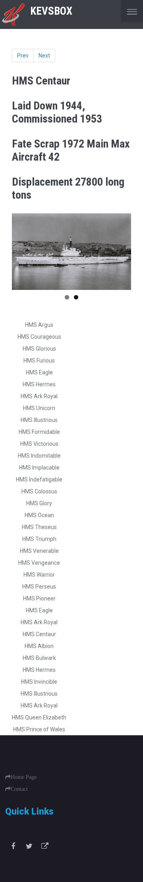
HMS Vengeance (39, 563)
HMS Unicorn (39, 408)
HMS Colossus (39, 491)
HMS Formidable (39, 432)
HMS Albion (39, 646)
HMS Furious (39, 360)
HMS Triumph (39, 539)
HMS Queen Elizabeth (39, 717)
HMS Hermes (39, 384)
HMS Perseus (39, 586)
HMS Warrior (39, 574)
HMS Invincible (39, 682)
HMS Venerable (39, 551)
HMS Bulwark (39, 658)
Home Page (24, 777)
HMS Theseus (39, 527)
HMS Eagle (39, 372)
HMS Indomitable (39, 456)
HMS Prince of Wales (39, 729)
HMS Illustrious (39, 420)
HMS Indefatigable (39, 479)
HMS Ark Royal (39, 396)
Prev (23, 55)
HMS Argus (39, 325)
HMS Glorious (39, 348)
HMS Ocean (39, 515)
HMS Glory (39, 503)
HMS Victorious (39, 444)
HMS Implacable (39, 467)
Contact (19, 789)
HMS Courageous (39, 337)
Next (44, 55)
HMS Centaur (39, 634)
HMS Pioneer (39, 598)
